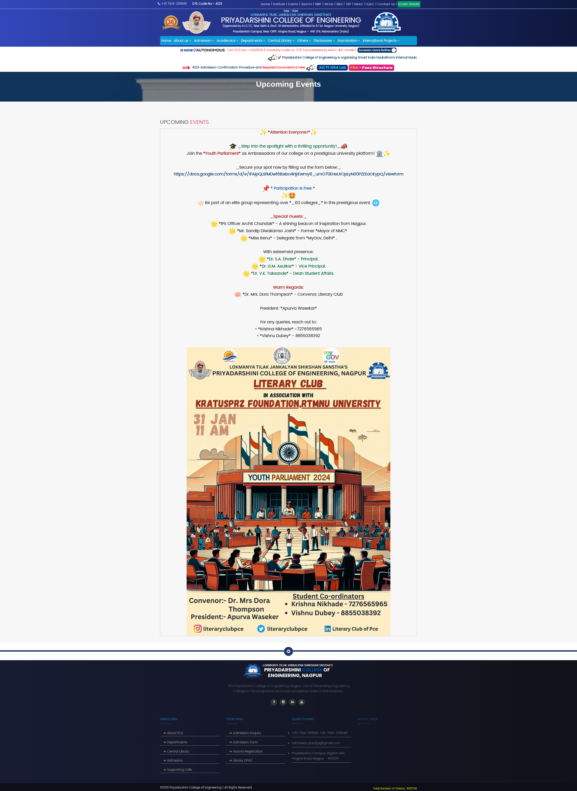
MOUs (329, 4)
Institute (279, 4)
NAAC (358, 4)
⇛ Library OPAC (241, 760)
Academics (226, 40)
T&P (348, 4)
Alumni (306, 4)
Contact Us (386, 4)
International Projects (380, 40)
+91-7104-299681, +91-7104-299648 (320, 733)
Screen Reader (409, 4)
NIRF (318, 4)
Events (293, 4)
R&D (340, 4)
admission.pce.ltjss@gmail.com (316, 743)
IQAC (370, 4)
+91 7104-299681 (174, 3)
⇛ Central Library (176, 751)
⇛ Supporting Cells (177, 769)
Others (302, 40)
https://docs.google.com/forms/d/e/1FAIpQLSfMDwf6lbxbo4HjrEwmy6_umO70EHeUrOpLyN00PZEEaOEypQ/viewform (288, 174)
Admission (202, 40)
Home (265, 4)
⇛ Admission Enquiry (245, 733)
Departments (251, 40)
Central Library (280, 40)
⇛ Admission (173, 760)
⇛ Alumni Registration (246, 751)
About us (181, 40)
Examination (347, 40)
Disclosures (323, 40)
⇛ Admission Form (243, 742)
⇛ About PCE (173, 733)
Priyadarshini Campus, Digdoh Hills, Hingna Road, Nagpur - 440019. (318, 756)
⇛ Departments (175, 742)
